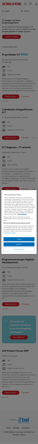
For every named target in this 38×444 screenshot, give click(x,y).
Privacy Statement (22, 214)
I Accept (19, 239)
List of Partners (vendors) (10, 233)
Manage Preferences (19, 249)
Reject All (19, 244)
